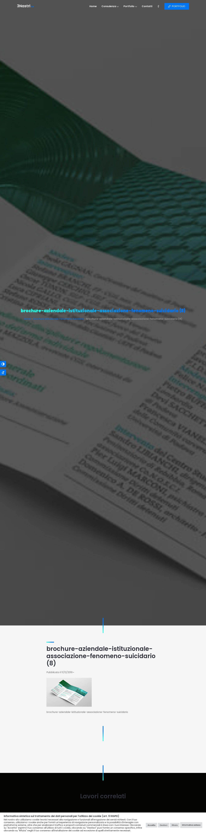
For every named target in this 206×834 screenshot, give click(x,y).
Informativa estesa (191, 825)
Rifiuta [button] (175, 825)
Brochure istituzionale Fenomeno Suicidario (58, 319)
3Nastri (25, 6)
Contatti (147, 6)
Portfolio (129, 6)
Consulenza (108, 6)
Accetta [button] (151, 825)
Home (93, 6)
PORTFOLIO (178, 6)
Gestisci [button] (163, 825)
